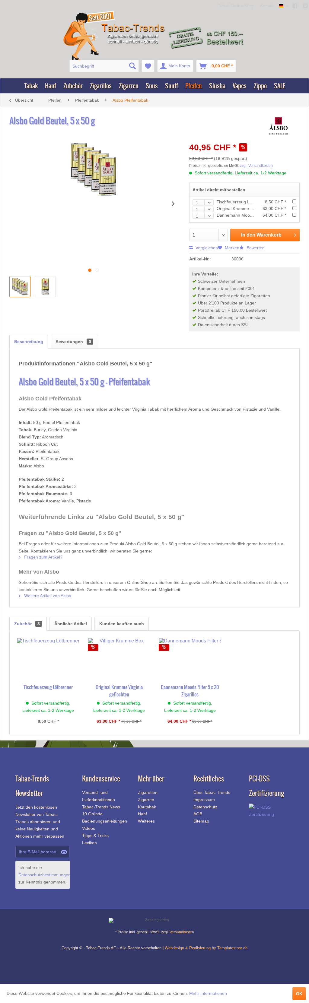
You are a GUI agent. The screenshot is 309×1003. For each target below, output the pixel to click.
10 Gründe (92, 813)
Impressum (204, 799)
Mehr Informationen (208, 993)
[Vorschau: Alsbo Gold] (19, 286)
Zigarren (146, 799)
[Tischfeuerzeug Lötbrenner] (48, 659)
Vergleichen (206, 247)
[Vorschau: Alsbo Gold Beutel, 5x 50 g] (45, 286)
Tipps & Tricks (95, 835)
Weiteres (146, 821)
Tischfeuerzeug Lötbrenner (242, 201)
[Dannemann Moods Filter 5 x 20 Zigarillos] (190, 659)
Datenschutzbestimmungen (44, 874)
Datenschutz (205, 806)
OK (299, 993)
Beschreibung (28, 341)
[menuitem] (104, 66)
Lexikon (89, 842)
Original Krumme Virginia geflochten (251, 208)
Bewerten (255, 247)
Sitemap (201, 821)
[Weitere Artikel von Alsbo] (278, 126)
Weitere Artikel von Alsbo (47, 595)
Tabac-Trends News (101, 806)
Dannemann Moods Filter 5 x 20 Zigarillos (190, 690)
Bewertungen (73, 341)
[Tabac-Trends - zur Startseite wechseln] (115, 35)
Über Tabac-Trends (211, 792)
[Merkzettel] (148, 66)
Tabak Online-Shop (237, 5)
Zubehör (27, 623)
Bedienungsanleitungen (104, 821)
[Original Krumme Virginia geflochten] (119, 659)
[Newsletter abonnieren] (64, 852)
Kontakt (267, 5)
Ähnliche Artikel (70, 623)
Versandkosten (182, 932)
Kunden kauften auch (121, 623)
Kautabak (147, 806)
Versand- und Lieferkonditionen (98, 796)
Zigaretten (148, 792)
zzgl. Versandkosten (256, 166)
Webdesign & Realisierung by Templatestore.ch (206, 948)
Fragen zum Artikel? (42, 557)
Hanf (142, 813)
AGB (197, 813)
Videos (88, 828)
